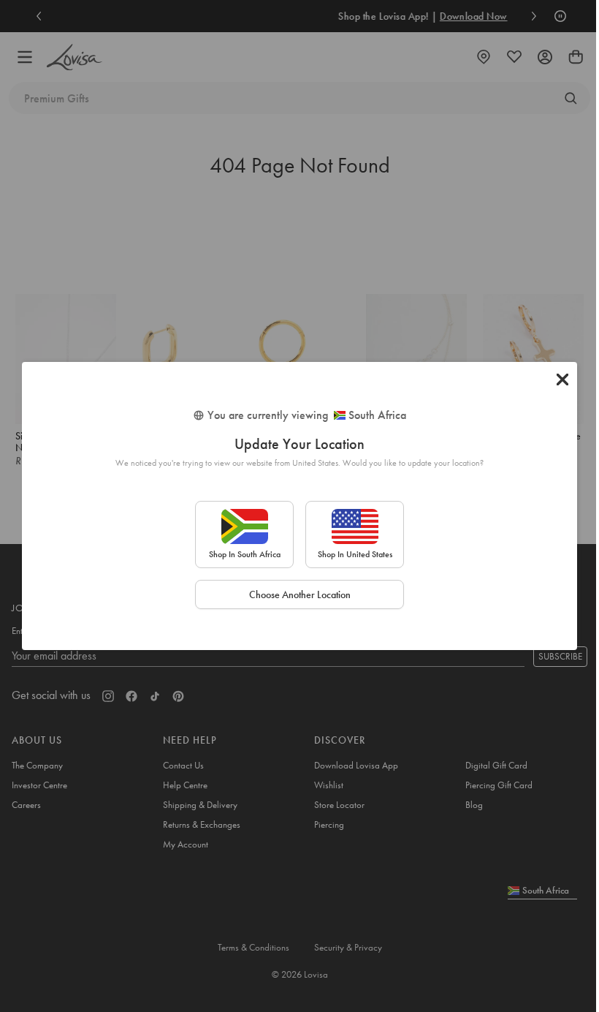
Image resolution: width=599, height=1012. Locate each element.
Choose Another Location (300, 594)
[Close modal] (562, 379)
